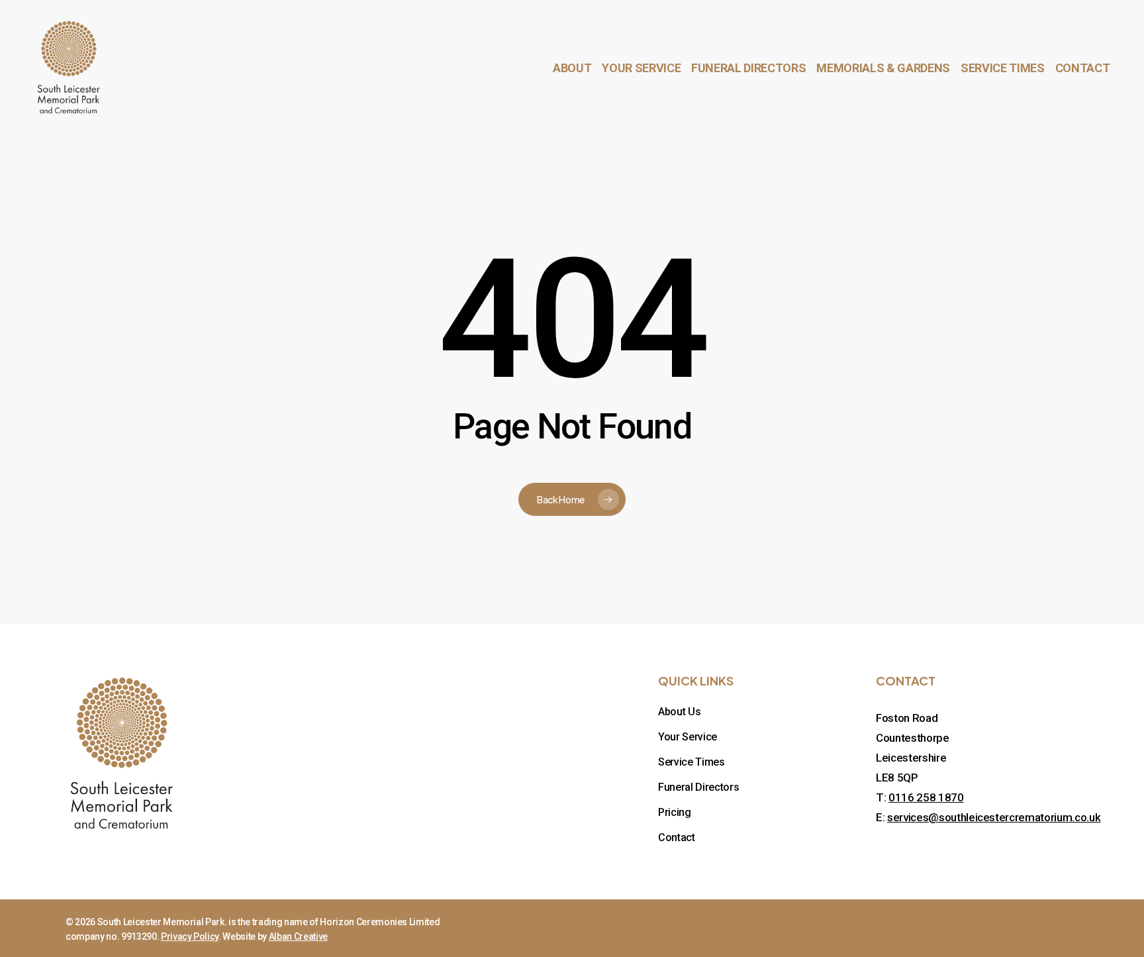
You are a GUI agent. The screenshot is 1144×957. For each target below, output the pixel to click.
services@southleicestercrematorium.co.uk (993, 817)
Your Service (687, 736)
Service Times (691, 762)
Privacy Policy (189, 936)
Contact (676, 837)
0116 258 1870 (926, 797)
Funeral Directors (698, 787)
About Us (679, 711)
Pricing (674, 812)
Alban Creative (298, 936)
